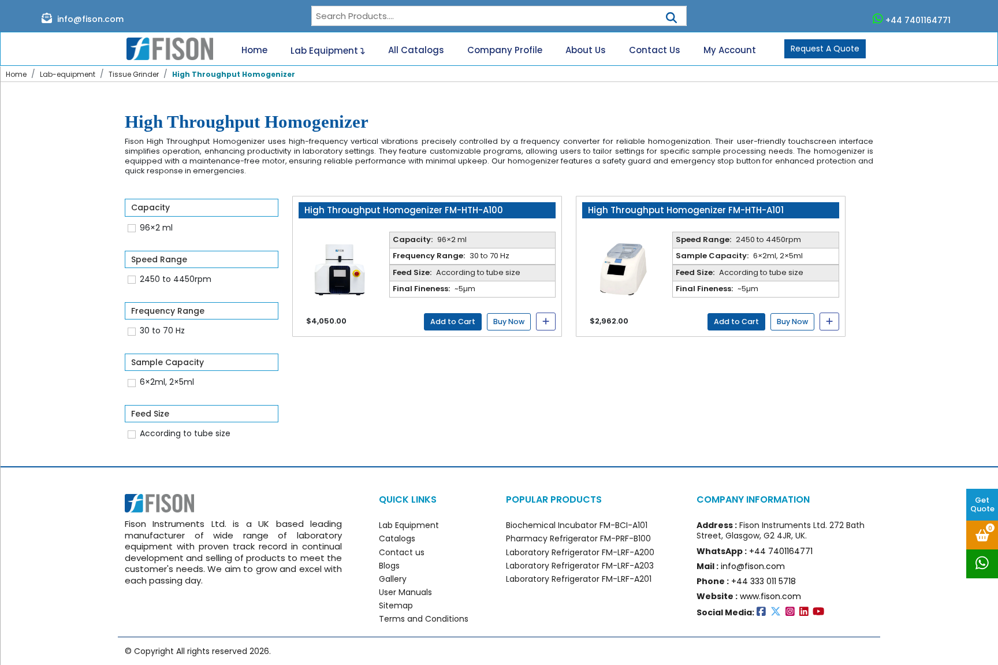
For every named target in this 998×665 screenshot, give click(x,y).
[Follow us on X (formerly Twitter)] (777, 612)
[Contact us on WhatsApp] (982, 563)
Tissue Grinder (134, 74)
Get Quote (982, 504)
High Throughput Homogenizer (233, 74)
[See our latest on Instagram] (792, 612)
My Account (729, 50)
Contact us (401, 552)
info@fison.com (89, 18)
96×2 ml (156, 227)
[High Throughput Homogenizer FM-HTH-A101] (622, 267)
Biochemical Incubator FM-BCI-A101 (576, 525)
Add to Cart (452, 321)
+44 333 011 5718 (763, 581)
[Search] (671, 14)
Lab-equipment (67, 74)
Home (254, 50)
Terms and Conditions (423, 619)
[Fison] (165, 49)
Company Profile (504, 50)
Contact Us (654, 50)
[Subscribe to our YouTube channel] (819, 612)
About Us (585, 50)
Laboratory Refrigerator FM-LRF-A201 (578, 579)
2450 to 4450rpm (175, 279)
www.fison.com (770, 596)
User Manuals (405, 592)
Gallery (393, 579)
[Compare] (545, 321)
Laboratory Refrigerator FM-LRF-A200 (580, 552)
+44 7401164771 (918, 19)
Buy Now (508, 321)
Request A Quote (825, 48)
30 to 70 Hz (162, 330)
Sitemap (396, 605)
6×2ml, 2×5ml (167, 382)
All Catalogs (416, 50)
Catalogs (397, 538)
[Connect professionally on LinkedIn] (806, 612)
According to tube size (185, 433)
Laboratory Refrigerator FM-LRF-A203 (580, 565)
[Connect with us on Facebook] (763, 612)
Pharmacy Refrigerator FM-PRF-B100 (578, 538)
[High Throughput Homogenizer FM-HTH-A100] (339, 267)
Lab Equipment (325, 50)
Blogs (389, 565)
